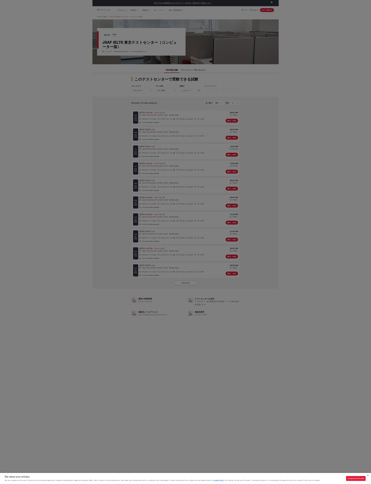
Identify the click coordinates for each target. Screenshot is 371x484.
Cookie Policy (218, 480)
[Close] (368, 475)
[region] (185, 478)
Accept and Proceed (356, 478)
